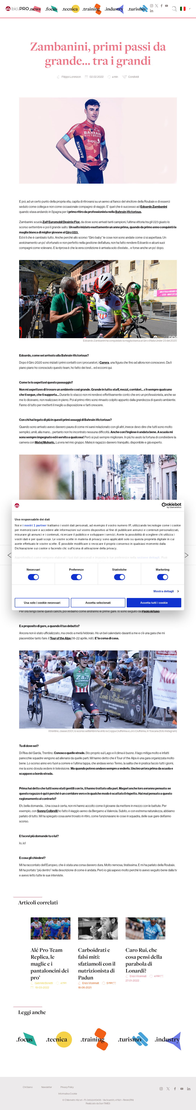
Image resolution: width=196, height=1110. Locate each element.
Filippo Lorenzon (71, 77)
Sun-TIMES (104, 1103)
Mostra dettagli (164, 591)
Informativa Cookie (67, 1093)
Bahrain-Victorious (128, 212)
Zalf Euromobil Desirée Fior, (61, 222)
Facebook (161, 5)
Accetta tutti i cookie (154, 602)
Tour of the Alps (60, 638)
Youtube (166, 5)
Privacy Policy (67, 1087)
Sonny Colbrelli (47, 811)
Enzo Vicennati (90, 983)
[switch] (76, 577)
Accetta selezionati (98, 602)
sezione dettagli (148, 557)
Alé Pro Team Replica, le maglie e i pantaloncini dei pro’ (50, 963)
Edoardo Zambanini (153, 207)
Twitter (156, 5)
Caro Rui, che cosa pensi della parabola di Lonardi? (144, 960)
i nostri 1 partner (35, 525)
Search (174, 8)
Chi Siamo (28, 1087)
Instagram (151, 5)
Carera (104, 362)
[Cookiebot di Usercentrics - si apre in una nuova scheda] (164, 505)
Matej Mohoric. (45, 442)
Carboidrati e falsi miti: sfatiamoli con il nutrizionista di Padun (96, 963)
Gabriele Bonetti (44, 983)
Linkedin (151, 10)
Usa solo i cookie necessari (42, 602)
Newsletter (46, 1087)
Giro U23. (72, 232)
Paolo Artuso (150, 611)
